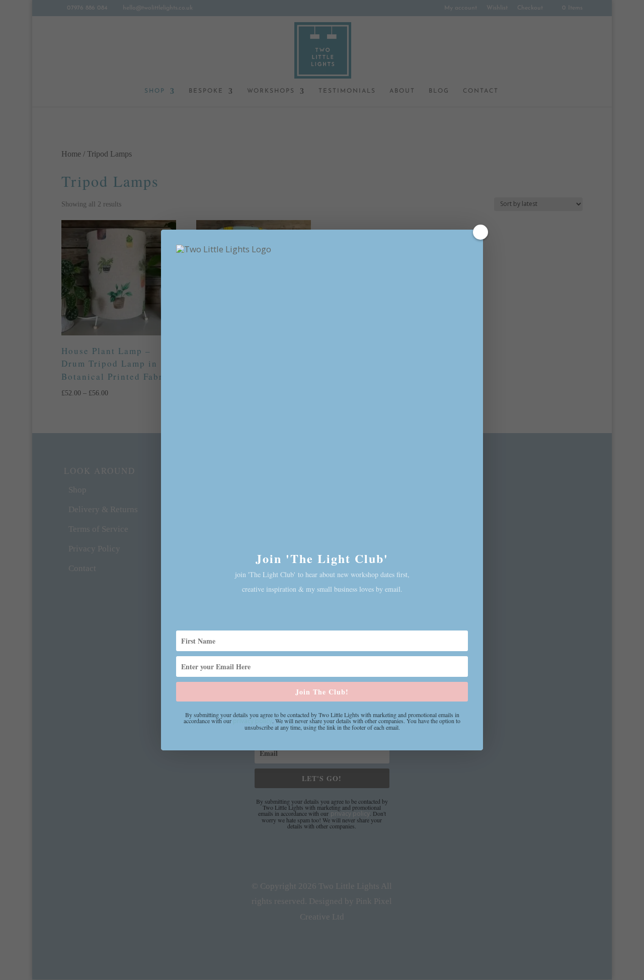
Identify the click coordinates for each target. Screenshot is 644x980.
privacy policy (252, 721)
